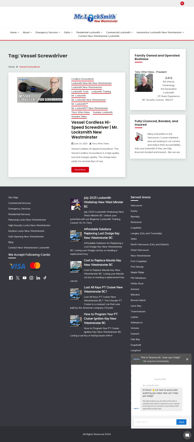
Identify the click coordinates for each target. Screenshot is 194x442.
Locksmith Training (101, 91)
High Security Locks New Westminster (29, 225)
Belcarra (135, 294)
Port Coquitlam (139, 261)
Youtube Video (79, 116)
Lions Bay (136, 305)
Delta (134, 238)
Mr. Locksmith (78, 95)
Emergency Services (47, 32)
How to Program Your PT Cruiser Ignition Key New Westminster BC (101, 318)
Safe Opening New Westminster (26, 236)
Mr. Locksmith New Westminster (88, 99)
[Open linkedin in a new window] (38, 278)
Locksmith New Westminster (86, 87)
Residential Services (19, 214)
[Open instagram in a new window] (31, 278)
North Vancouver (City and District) (150, 244)
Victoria (135, 328)
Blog (10, 242)
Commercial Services (19, 202)
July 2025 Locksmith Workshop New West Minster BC (103, 202)
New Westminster (141, 255)
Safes (67, 32)
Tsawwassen (138, 311)
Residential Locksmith (88, 32)
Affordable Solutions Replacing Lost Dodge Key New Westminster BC (101, 233)
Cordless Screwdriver (82, 78)
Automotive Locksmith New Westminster (159, 32)
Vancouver (136, 205)
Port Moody (137, 266)
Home (13, 32)
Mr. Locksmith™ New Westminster (89, 108)
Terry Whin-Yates (80, 112)
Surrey (134, 210)
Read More (80, 169)
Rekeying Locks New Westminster (27, 219)
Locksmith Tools (80, 91)
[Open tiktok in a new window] (45, 278)
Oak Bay (135, 339)
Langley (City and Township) (146, 233)
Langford (135, 350)
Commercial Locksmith (118, 32)
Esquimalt (136, 344)
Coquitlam (136, 227)
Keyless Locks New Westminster (26, 230)
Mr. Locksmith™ (79, 103)
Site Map (13, 197)
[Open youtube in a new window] (24, 278)
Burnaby (135, 216)
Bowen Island (138, 300)
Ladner (134, 316)
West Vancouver (140, 249)
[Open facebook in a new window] (11, 278)
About (26, 32)
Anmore (135, 289)
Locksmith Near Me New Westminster (91, 83)
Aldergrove (137, 322)
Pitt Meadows (138, 277)
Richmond (136, 222)
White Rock (137, 283)
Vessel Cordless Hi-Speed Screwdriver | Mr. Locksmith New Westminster (94, 130)
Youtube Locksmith (103, 112)
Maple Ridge (137, 272)
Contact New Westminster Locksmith (98, 35)
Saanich (135, 333)
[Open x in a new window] (18, 278)
